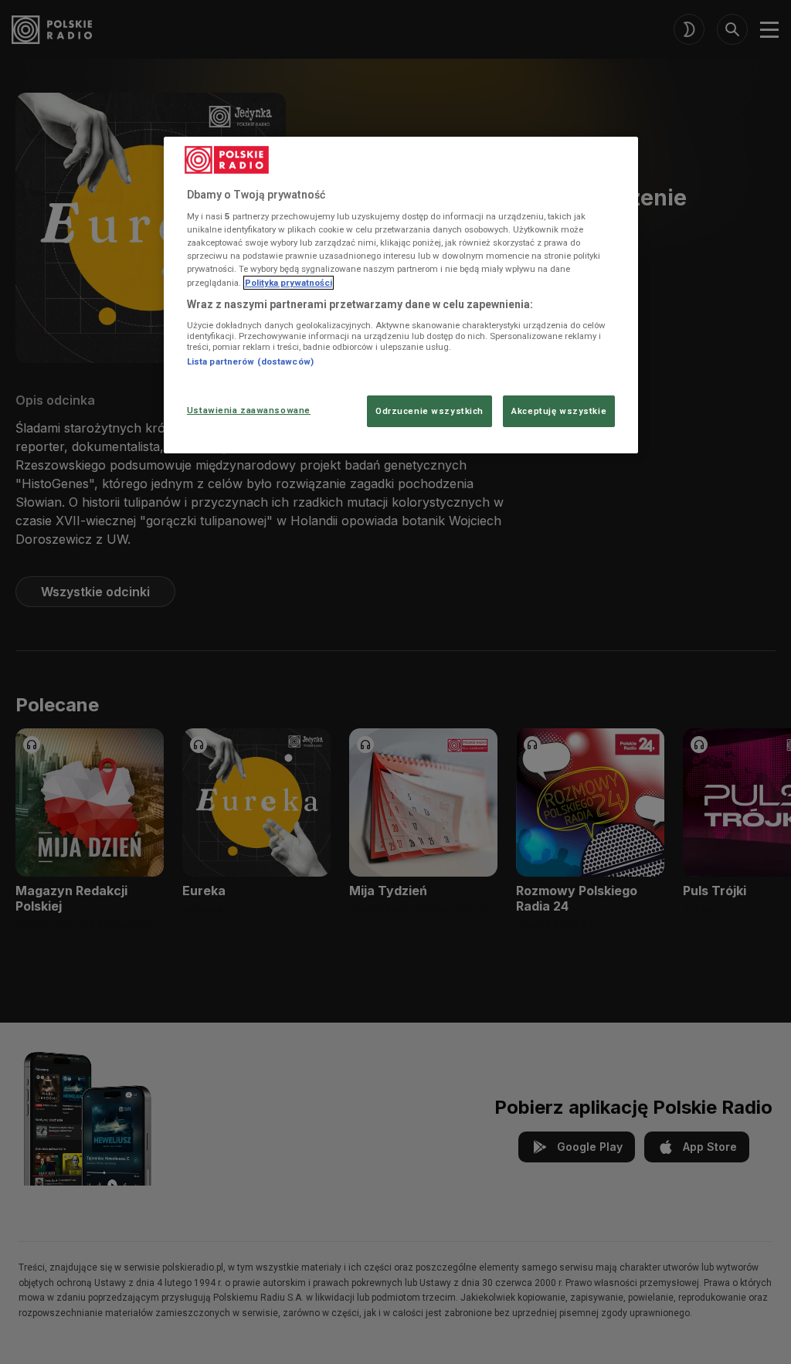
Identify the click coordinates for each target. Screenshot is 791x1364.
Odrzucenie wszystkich (429, 410)
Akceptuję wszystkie (558, 410)
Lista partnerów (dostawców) (250, 361)
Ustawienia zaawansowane (249, 410)
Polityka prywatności (288, 282)
